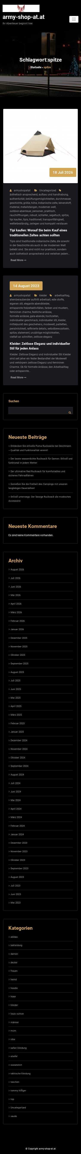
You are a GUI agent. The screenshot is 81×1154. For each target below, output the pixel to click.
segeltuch (54, 215)
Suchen (13, 401)
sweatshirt (16, 1065)
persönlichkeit (18, 328)
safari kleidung (19, 1048)
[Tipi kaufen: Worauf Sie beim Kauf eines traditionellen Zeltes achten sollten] (40, 150)
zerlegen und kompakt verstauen (49, 223)
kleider (43, 295)
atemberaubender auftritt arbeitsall (30, 299)
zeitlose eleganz (43, 336)
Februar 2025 (18, 723)
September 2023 (19, 868)
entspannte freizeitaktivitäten (27, 307)
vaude (14, 1116)
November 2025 (19, 646)
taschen (15, 1082)
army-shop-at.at (23, 17)
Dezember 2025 (19, 638)
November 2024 (19, 749)
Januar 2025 (17, 731)
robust (33, 215)
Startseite (35, 67)
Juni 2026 (16, 586)
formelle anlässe (19, 316)
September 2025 (19, 663)
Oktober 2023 (18, 860)
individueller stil (48, 320)
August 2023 (17, 877)
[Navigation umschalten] (74, 19)
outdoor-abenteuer (20, 211)
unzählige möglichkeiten (45, 332)
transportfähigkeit (53, 219)
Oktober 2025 (18, 655)
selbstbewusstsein (58, 328)
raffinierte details (36, 328)
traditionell (35, 219)
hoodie (14, 988)
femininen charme (20, 312)
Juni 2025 (16, 689)
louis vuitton (17, 1013)
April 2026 (16, 603)
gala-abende (37, 316)
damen (14, 954)
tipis (25, 219)
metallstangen (29, 207)
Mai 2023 (16, 902)
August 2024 (17, 774)
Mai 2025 (16, 697)
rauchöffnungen (19, 215)
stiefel (14, 1056)
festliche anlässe (41, 312)
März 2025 (16, 714)
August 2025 (17, 672)
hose (13, 996)
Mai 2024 (16, 800)
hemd (14, 979)
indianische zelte (47, 202)
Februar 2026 (18, 621)
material (14, 207)
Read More (17, 260)
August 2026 (17, 569)
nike (13, 1039)
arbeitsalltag (62, 295)
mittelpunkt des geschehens (26, 324)
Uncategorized (47, 190)
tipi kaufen (16, 219)
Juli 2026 (15, 578)
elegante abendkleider (36, 303)
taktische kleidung (20, 1073)
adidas (14, 937)
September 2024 (19, 766)
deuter (14, 962)
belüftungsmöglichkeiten (40, 198)
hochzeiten (52, 316)
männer (15, 1022)
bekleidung (16, 945)
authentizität (17, 198)
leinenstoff (65, 202)
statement (24, 332)
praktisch (49, 211)
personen (37, 211)
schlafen (43, 215)
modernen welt (47, 207)
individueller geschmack (24, 320)
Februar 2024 (18, 826)
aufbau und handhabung (53, 194)
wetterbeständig (19, 223)
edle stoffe (58, 299)
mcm (13, 1030)
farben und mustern (56, 307)
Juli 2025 (15, 680)
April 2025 (16, 706)
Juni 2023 (16, 894)
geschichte (16, 202)
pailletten (61, 324)
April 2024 (16, 808)
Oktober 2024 (18, 757)
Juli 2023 (15, 885)
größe (26, 202)
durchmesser (63, 198)
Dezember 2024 (19, 740)
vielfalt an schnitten (21, 336)
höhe (34, 202)
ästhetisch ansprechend (24, 194)
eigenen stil (16, 303)
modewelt (49, 324)
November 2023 (19, 851)
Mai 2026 (16, 595)
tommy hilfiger (18, 1090)
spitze (65, 215)
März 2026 (16, 612)
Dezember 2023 (19, 843)
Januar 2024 (17, 834)
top (12, 1099)
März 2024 (16, 817)
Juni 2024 (16, 791)
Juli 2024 (15, 783)
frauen (14, 971)
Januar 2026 (17, 629)
